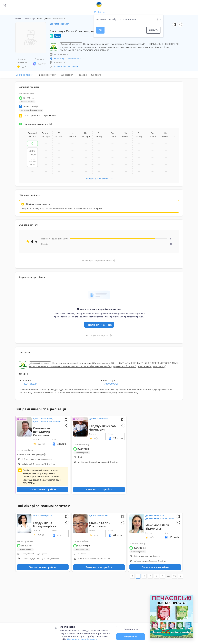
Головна (18, 18)
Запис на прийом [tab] (24, 74)
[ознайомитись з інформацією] (32, 143)
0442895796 (60, 66)
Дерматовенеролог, (43, 418)
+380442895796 (30, 383)
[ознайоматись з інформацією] (50, 124)
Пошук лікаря (29, 18)
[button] (180, 24)
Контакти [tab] (96, 74)
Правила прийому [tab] (47, 74)
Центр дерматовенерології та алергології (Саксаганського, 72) (114, 44)
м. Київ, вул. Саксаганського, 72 (69, 58)
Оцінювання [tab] (66, 74)
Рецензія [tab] (82, 74)
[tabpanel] (99, 242)
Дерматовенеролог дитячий (47, 421)
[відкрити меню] (193, 5)
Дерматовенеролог (59, 23)
